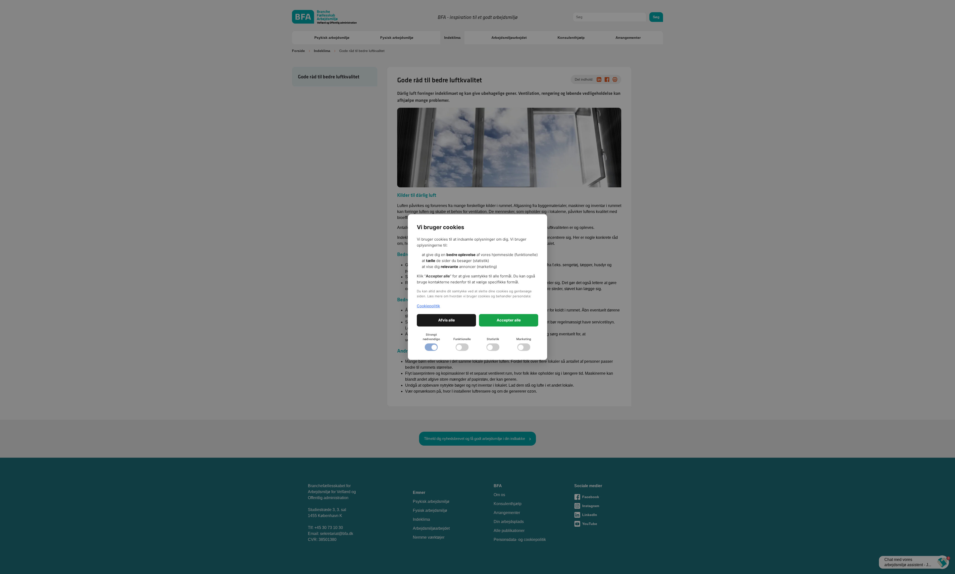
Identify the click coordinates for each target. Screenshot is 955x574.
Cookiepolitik (428, 306)
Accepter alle (509, 320)
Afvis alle (446, 320)
